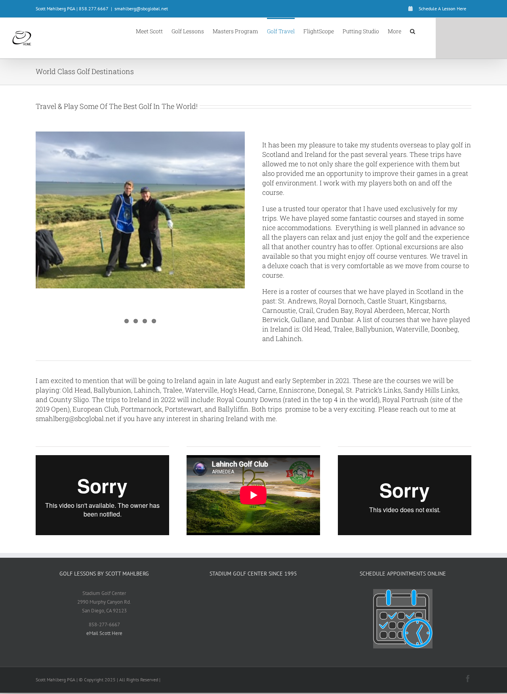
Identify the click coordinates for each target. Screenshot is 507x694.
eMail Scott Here (104, 633)
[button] (412, 31)
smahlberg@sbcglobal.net (141, 8)
